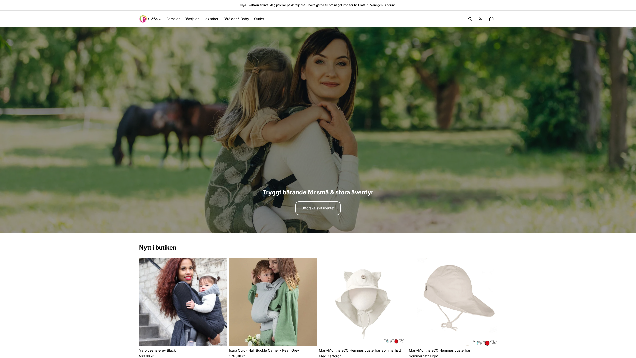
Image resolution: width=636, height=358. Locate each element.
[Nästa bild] (219, 301)
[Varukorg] (491, 18)
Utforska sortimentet (318, 208)
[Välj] (219, 338)
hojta (311, 5)
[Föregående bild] (146, 301)
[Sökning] (470, 18)
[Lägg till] (309, 338)
